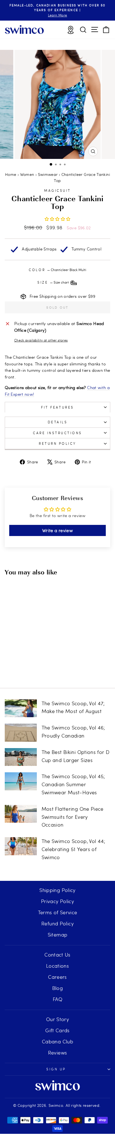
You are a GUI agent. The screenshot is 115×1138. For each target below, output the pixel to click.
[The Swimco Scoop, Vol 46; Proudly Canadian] (21, 732)
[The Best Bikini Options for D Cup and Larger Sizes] (21, 757)
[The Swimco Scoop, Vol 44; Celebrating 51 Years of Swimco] (21, 846)
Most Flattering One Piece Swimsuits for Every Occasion (73, 816)
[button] (58, 219)
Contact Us (57, 954)
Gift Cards (57, 1030)
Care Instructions (57, 433)
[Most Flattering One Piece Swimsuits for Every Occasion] (21, 814)
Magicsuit (57, 190)
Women (27, 174)
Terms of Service (57, 912)
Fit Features (57, 407)
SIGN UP (56, 1069)
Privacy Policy (57, 901)
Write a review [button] (57, 530)
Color (57, 269)
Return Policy (57, 443)
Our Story (57, 1019)
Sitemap (58, 934)
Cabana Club (57, 1041)
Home (10, 174)
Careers (57, 976)
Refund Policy (57, 923)
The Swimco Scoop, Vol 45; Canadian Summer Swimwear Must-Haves (73, 784)
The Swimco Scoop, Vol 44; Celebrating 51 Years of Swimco (74, 849)
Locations (57, 965)
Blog (57, 987)
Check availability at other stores (41, 340)
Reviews (57, 1052)
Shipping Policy (57, 889)
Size (53, 282)
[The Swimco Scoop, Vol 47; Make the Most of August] (21, 708)
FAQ (57, 999)
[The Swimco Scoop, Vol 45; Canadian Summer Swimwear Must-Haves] (21, 781)
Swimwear (48, 174)
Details (58, 422)
